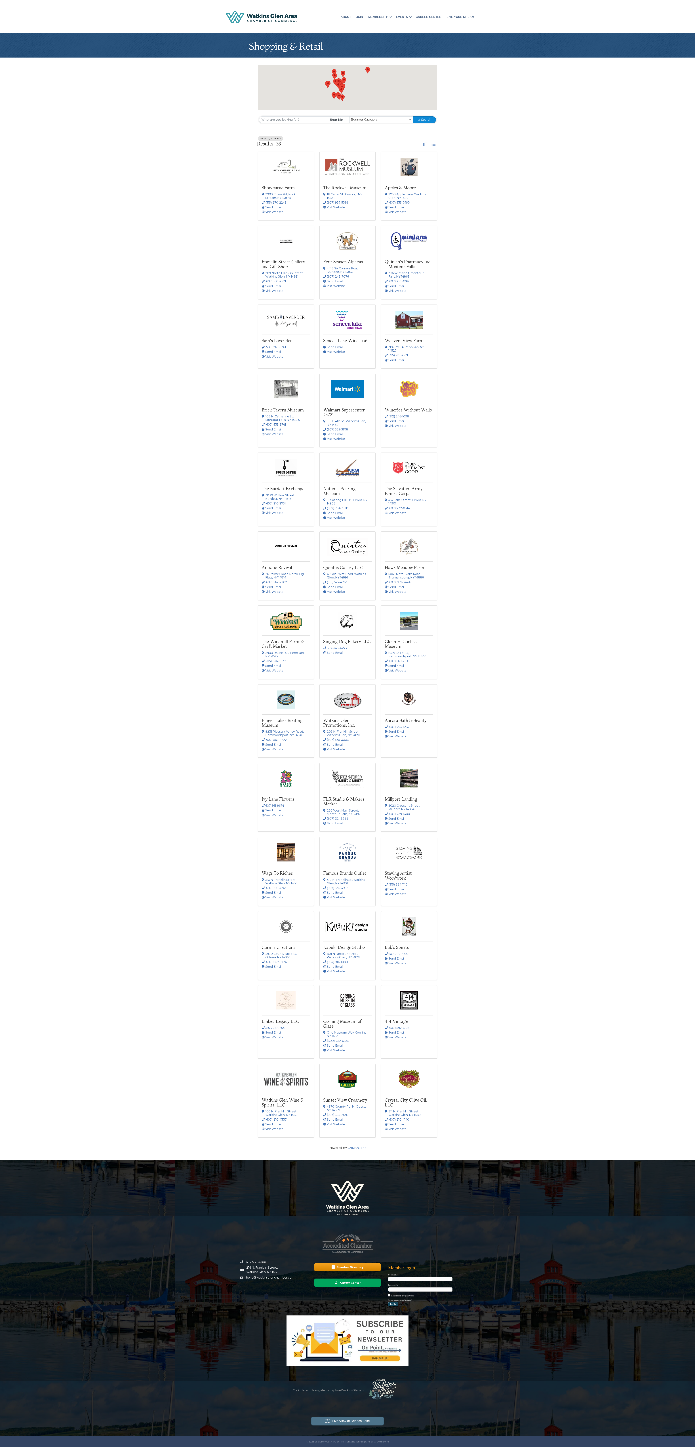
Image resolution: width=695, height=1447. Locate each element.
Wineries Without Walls (408, 410)
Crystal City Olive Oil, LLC (406, 1102)
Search (426, 119)
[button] (335, 82)
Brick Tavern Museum (283, 410)
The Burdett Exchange (283, 488)
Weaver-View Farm (404, 340)
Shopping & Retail (269, 138)
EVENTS (402, 16)
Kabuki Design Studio (344, 947)
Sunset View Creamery (345, 1100)
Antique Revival (277, 567)
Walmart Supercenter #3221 (344, 412)
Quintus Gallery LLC (343, 567)
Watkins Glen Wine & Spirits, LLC (283, 1102)
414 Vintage (396, 1021)
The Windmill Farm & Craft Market (283, 644)
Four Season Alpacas (343, 261)
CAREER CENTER (428, 16)
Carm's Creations (278, 947)
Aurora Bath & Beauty (406, 720)
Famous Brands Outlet (344, 873)
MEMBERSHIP (378, 16)
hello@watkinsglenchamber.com (270, 1277)
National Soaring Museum (339, 491)
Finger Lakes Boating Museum (282, 723)
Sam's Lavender (277, 340)
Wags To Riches (277, 873)
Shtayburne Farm (278, 187)
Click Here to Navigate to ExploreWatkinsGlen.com (330, 1390)
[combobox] (381, 119)
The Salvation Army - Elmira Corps (405, 491)
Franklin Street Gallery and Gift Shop (283, 264)
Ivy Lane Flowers (278, 799)
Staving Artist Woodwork (398, 875)
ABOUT (346, 16)
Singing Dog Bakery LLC (347, 641)
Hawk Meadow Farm (404, 567)
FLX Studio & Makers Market (344, 801)
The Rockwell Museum (345, 187)
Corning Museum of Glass (342, 1024)
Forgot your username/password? (400, 1300)
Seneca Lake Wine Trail (345, 340)
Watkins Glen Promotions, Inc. (339, 723)
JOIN (359, 16)
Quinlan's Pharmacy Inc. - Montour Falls (408, 264)
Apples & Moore (400, 187)
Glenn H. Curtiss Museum (401, 644)
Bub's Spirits (397, 947)
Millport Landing (401, 799)
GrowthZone (357, 1148)
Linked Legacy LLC (280, 1021)
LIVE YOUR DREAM (460, 16)
